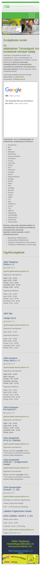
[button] (4, 27)
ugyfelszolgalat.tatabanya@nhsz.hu (16, 271)
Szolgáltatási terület (15, 40)
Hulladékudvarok (19, 79)
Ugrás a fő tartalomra (31, 5)
